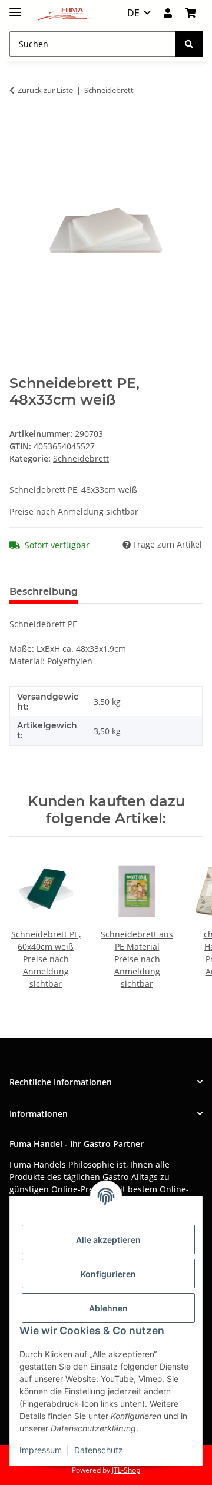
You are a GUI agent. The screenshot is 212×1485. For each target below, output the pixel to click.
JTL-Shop (126, 1470)
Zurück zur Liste (45, 90)
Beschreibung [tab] (43, 591)
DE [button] (133, 12)
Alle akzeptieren (108, 1240)
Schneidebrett (81, 458)
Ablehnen (108, 1308)
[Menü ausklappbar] (15, 7)
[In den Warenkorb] (18, 127)
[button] (167, 13)
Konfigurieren (108, 1274)
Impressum (40, 1450)
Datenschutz (98, 1450)
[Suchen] (189, 44)
